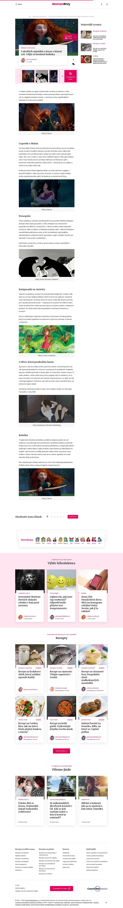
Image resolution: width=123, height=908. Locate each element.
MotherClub (59, 903)
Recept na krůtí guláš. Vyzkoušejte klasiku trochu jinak (61, 726)
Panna (49, 543)
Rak (43, 543)
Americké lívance (69, 856)
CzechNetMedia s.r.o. (32, 900)
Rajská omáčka (20, 856)
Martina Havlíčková (30, 690)
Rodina (83, 593)
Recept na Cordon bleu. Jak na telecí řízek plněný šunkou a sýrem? (29, 727)
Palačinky (66, 853)
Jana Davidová (31, 59)
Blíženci (65, 543)
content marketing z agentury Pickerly (29, 903)
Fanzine (18, 905)
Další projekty (20, 888)
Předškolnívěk (87, 903)
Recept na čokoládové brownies (47, 865)
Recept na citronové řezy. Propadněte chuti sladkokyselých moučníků (92, 677)
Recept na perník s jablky (48, 858)
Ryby (54, 543)
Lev (83, 543)
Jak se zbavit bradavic (94, 864)
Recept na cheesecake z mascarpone (47, 854)
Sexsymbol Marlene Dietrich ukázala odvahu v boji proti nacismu (29, 601)
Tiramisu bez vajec (69, 859)
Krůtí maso (54, 720)
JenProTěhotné (76, 903)
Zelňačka (18, 870)
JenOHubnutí (74, 905)
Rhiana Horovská (61, 688)
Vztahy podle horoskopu (95, 856)
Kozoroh (77, 543)
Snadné (38, 668)
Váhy (88, 543)
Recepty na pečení (100, 31)
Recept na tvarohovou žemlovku (47, 870)
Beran (94, 543)
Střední (38, 720)
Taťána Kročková (30, 616)
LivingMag (58, 905)
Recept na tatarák (21, 853)
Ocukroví (65, 905)
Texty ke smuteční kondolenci (97, 861)
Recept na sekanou (22, 859)
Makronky (66, 867)
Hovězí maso (22, 720)
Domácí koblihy (68, 864)
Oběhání (67, 903)
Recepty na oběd (99, 44)
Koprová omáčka (92, 867)
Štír (100, 543)
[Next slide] (61, 76)
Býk (71, 543)
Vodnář (38, 543)
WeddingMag (49, 905)
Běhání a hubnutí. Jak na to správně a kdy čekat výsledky (92, 806)
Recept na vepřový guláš (24, 867)
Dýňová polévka (92, 870)
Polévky (95, 56)
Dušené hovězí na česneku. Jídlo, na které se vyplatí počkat (91, 727)
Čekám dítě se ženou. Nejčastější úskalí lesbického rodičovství (28, 807)
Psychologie (54, 593)
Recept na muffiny (45, 874)
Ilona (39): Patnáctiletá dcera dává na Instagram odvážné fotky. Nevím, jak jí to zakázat (91, 604)
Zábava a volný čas (39, 16)
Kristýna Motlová (93, 688)
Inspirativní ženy (24, 593)
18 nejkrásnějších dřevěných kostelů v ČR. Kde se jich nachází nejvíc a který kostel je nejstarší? (61, 810)
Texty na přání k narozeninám (96, 853)
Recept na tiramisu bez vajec (49, 861)
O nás (17, 885)
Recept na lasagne (22, 861)
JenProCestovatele (37, 905)
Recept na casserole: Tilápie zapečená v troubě (100, 50)
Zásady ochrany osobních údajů (26, 891)
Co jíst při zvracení (92, 859)
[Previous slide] (19, 76)
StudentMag (25, 905)
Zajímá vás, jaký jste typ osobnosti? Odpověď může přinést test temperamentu (61, 602)
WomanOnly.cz (29, 16)
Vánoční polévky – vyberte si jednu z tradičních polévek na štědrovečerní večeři (100, 61)
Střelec (60, 543)
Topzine (96, 903)
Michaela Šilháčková (62, 616)
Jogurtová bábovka (70, 861)
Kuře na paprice (20, 864)
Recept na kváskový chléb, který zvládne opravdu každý (99, 37)
